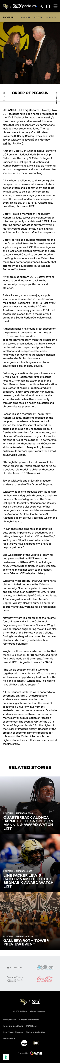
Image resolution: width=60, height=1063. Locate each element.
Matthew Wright (12, 617)
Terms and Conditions (13, 1026)
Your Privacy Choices (13, 1032)
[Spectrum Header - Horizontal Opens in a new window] (28, 6)
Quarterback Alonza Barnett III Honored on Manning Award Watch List (28, 823)
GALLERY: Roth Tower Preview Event (26, 942)
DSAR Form (31, 1026)
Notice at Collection (35, 1032)
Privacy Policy (9, 1019)
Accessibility (9, 1038)
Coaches (51, 17)
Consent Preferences (29, 1019)
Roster (38, 17)
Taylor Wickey (11, 139)
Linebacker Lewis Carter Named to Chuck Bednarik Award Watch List (29, 881)
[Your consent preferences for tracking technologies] (6, 1057)
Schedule (25, 17)
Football (8, 813)
